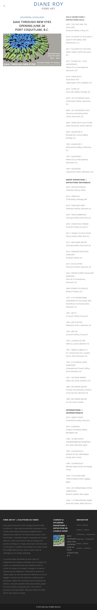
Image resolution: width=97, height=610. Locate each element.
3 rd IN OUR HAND (78, 476)
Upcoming (25, 17)
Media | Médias (82, 543)
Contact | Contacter (84, 548)
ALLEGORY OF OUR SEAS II (81, 36)
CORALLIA (75, 89)
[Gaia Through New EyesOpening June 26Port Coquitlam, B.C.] (32, 50)
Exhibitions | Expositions (86, 534)
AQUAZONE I (76, 156)
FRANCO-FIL (75, 196)
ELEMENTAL (75, 426)
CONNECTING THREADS (79, 224)
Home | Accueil (82, 525)
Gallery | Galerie (83, 530)
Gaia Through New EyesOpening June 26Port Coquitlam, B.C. (32, 26)
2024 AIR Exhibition (78, 187)
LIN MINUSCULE (77, 463)
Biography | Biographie (85, 539)
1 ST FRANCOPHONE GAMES (81, 500)
